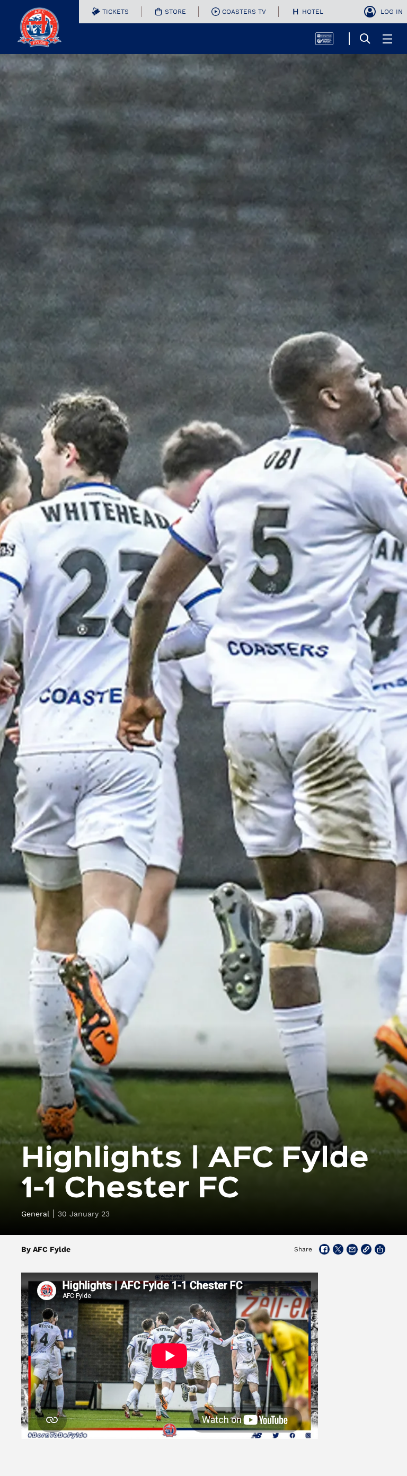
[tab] (110, 11)
